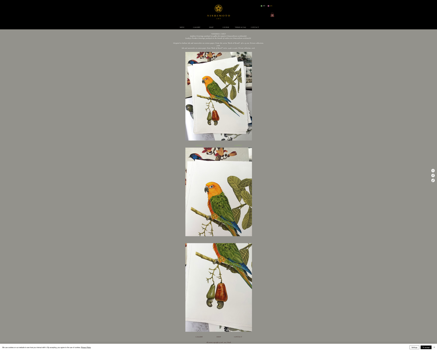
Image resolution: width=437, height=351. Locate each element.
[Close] (434, 347)
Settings (414, 347)
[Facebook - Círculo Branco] (433, 175)
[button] (272, 14)
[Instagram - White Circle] (433, 170)
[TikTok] (433, 180)
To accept (426, 347)
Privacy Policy (86, 347)
